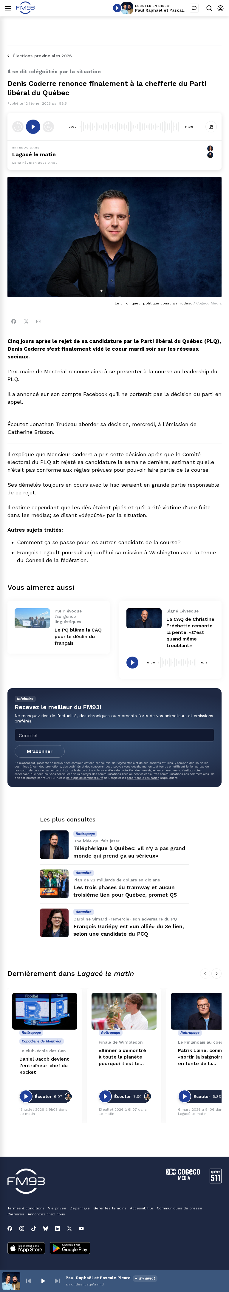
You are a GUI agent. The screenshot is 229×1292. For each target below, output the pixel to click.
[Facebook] (13, 321)
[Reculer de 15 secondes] (18, 126)
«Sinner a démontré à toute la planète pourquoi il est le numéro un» (122, 1057)
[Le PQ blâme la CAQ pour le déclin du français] (32, 618)
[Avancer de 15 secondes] (48, 126)
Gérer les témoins (109, 1208)
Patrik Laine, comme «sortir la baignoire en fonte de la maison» (202, 1057)
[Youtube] (81, 1228)
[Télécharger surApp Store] (26, 1248)
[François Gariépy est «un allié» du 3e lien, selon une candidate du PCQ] (54, 923)
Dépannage (80, 1208)
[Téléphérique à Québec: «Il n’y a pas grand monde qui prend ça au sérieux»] (54, 844)
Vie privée (57, 1208)
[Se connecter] (220, 8)
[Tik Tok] (33, 1228)
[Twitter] (26, 321)
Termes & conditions (25, 1208)
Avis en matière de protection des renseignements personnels (137, 770)
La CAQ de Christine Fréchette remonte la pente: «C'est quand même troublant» (190, 632)
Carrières (15, 1214)
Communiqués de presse (179, 1208)
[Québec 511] (216, 1182)
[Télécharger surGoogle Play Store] (70, 1248)
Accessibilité (141, 1208)
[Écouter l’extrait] (33, 127)
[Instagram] (21, 1228)
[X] (69, 1228)
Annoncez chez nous (46, 1214)
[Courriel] (39, 321)
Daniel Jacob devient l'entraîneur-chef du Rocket (44, 1065)
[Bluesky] (45, 1228)
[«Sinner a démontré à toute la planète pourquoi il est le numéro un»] (124, 1011)
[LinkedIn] (57, 1228)
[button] (29, 1281)
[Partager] (211, 126)
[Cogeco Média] (183, 1178)
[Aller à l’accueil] (25, 12)
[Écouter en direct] (117, 8)
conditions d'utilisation (143, 777)
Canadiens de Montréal (41, 1041)
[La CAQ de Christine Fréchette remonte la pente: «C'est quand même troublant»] (144, 618)
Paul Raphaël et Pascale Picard (167, 10)
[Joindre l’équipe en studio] (194, 8)
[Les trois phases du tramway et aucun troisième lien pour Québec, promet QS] (54, 883)
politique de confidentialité (84, 777)
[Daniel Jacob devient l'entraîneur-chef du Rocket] (44, 1011)
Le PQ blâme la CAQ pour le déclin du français (78, 636)
